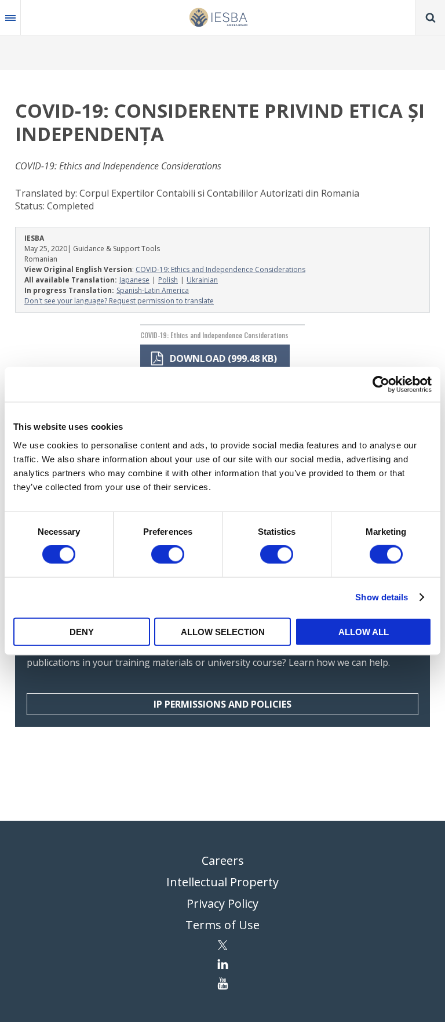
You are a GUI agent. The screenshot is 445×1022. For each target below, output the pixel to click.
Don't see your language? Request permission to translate (119, 301)
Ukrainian (202, 280)
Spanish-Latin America (152, 290)
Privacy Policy (222, 903)
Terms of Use (222, 925)
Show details (381, 597)
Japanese (134, 280)
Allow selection (223, 631)
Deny (82, 631)
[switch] (167, 554)
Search (430, 17)
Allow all (363, 631)
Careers (223, 860)
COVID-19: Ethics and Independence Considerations (220, 269)
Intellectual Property (222, 882)
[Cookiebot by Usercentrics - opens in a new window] (381, 384)
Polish (168, 280)
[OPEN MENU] (10, 17)
